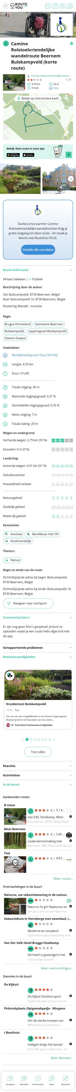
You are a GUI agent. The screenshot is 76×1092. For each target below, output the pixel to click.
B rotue (9, 805)
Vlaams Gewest (15, 338)
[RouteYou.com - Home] (18, 6)
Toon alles (38, 752)
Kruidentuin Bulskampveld (26, 704)
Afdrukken (24, 1084)
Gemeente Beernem (49, 324)
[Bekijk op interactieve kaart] (38, 138)
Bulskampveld (14, 331)
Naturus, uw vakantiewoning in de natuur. (36, 895)
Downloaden (38, 1084)
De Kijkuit (11, 984)
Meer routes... (63, 879)
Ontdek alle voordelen (38, 250)
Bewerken (65, 1084)
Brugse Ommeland (18, 324)
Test (7, 853)
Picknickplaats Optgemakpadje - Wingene (34, 1008)
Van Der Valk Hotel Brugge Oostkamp (31, 943)
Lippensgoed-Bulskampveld (47, 331)
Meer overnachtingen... (57, 968)
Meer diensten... (62, 1058)
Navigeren (10, 1084)
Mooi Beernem (14, 829)
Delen (51, 1084)
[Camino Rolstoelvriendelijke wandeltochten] (61, 30)
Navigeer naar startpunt (30, 603)
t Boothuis (12, 1032)
